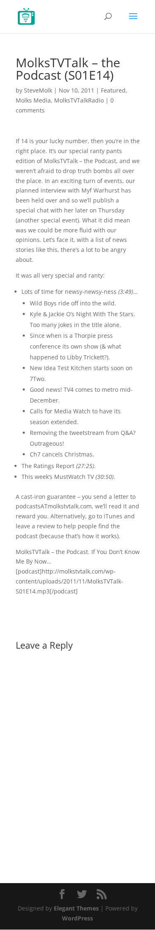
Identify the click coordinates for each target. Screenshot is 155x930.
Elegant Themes (76, 908)
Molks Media (33, 100)
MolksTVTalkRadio (79, 100)
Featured (113, 90)
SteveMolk (38, 90)
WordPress (77, 918)
